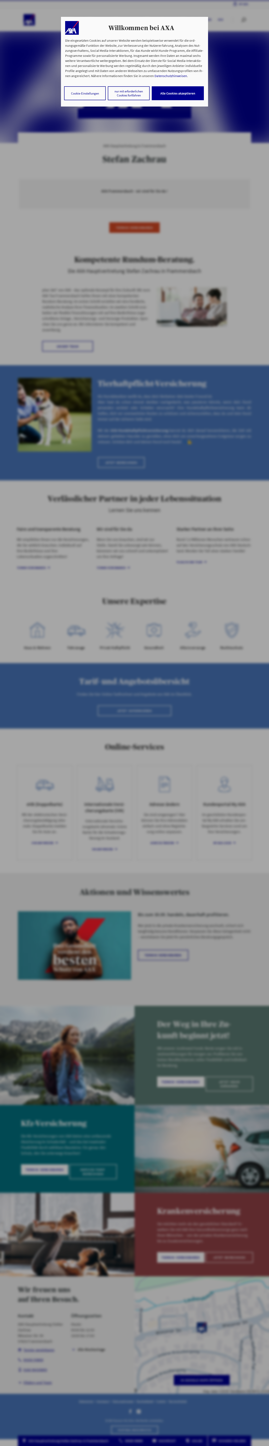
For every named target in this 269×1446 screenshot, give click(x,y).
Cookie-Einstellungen (85, 93)
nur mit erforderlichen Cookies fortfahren (129, 93)
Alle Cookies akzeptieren (177, 93)
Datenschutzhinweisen (170, 76)
